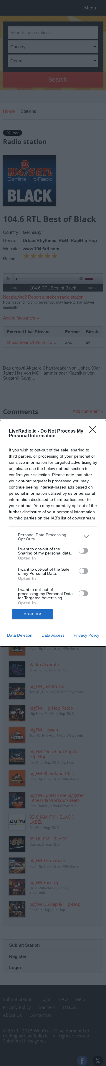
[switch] (83, 551)
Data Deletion (19, 635)
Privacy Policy (86, 635)
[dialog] (53, 533)
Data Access (53, 635)
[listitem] (53, 537)
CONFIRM (33, 614)
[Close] (94, 431)
